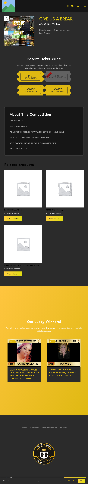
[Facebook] (6, 477)
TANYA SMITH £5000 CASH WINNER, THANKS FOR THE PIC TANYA (23, 372)
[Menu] (85, 6)
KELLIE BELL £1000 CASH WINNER (62, 371)
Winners (24, 427)
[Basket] (78, 6)
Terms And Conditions (49, 427)
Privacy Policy (34, 427)
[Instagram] (11, 477)
